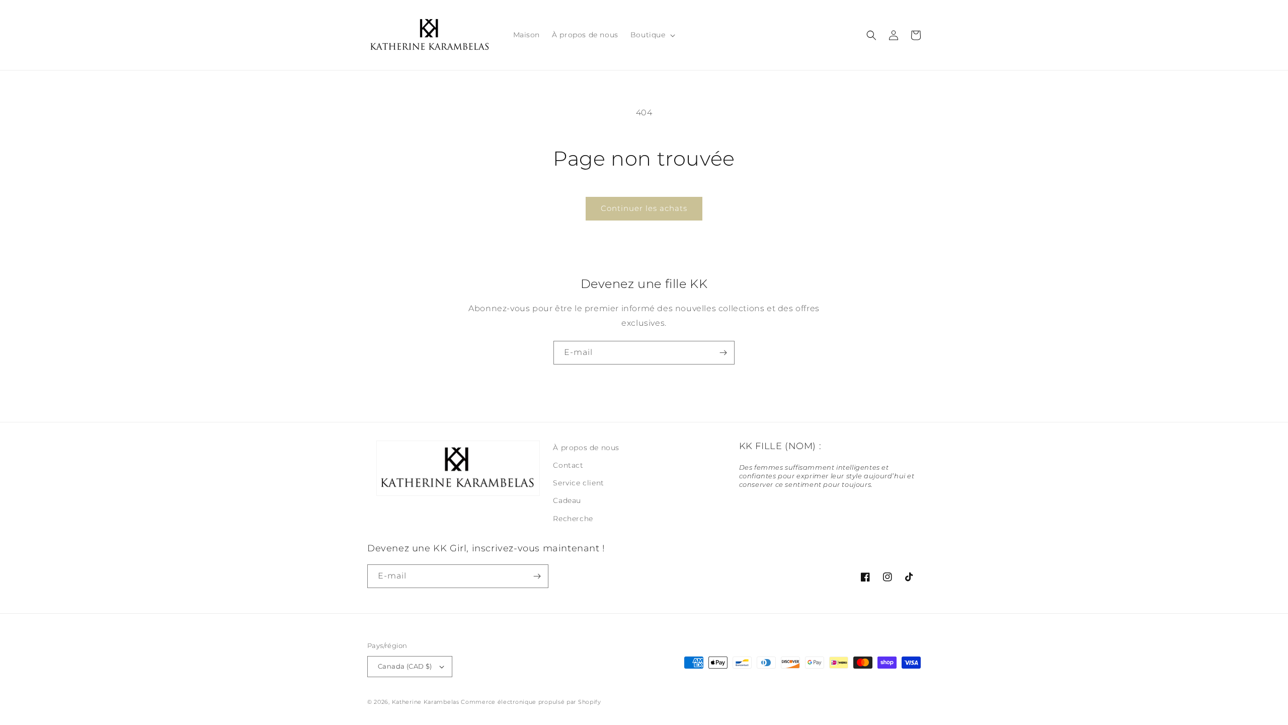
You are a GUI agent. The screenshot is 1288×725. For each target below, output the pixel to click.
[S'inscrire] (723, 353)
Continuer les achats (644, 208)
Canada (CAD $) (405, 666)
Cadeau (567, 500)
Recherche (573, 518)
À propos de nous (586, 447)
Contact (568, 465)
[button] (651, 34)
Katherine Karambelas (425, 701)
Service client (578, 482)
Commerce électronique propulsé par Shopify (531, 701)
